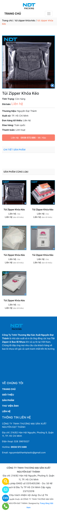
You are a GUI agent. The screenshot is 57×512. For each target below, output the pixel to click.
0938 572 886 (28, 137)
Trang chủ (7, 20)
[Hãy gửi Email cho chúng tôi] (4, 489)
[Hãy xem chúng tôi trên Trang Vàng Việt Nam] (4, 481)
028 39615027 (21, 441)
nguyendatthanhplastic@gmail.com (27, 452)
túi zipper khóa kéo (25, 20)
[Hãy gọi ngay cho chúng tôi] (4, 506)
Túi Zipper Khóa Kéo (14, 209)
